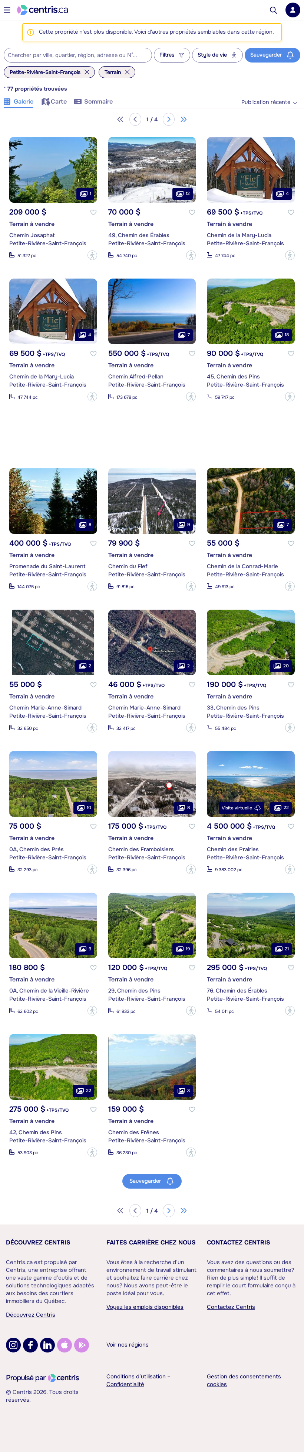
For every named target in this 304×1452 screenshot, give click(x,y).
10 (89, 808)
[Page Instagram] (13, 1345)
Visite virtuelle (237, 808)
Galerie (23, 101)
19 (188, 949)
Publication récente (265, 102)
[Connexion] (292, 10)
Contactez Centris (238, 1242)
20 (286, 666)
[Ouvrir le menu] (7, 10)
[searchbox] (73, 55)
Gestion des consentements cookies (244, 1380)
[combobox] (78, 55)
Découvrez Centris (38, 1242)
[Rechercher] (273, 10)
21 (287, 949)
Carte (59, 101)
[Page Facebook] (30, 1345)
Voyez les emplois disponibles (145, 1307)
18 (287, 335)
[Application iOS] (64, 1345)
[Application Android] (81, 1345)
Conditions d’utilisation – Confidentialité (138, 1380)
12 (188, 193)
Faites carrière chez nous (151, 1242)
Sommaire (98, 101)
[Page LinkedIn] (47, 1345)
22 (286, 808)
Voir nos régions (127, 1344)
